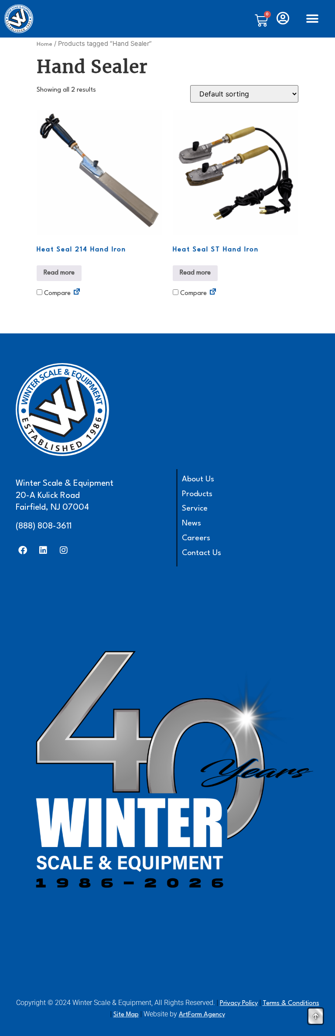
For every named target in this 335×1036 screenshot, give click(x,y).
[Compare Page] (76, 293)
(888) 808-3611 (44, 526)
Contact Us (201, 553)
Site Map (126, 1015)
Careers (196, 538)
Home (44, 44)
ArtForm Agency (202, 1015)
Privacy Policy (239, 1003)
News (191, 523)
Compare (56, 293)
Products (197, 494)
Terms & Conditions (291, 1003)
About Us (198, 479)
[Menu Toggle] (312, 18)
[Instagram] (64, 550)
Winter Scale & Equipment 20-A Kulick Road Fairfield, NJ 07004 (64, 495)
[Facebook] (23, 550)
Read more (59, 273)
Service (195, 508)
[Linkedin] (43, 550)
